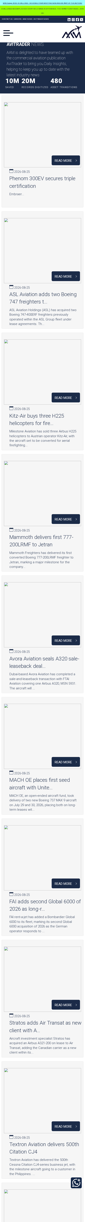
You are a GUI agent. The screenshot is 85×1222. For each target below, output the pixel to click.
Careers (18, 19)
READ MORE (64, 161)
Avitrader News (41, 19)
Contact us (7, 19)
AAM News (27, 19)
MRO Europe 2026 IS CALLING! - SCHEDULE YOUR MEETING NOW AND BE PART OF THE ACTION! (42, 3)
